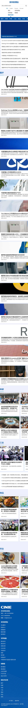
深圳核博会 (17, 10)
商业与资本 (4, 676)
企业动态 (3, 648)
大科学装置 (4, 671)
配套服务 (3, 629)
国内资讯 (3, 641)
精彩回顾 (3, 632)
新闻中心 (3, 627)
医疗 (2, 19)
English (11, 8)
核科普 (2, 655)
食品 (19, 19)
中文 (7, 8)
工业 (15, 19)
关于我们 (11, 700)
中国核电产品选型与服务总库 (8, 659)
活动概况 (3, 625)
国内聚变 (3, 666)
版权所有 (17, 700)
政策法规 (3, 646)
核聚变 (16, 12)
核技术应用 (10, 15)
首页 (9, 10)
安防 (2, 696)
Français (16, 8)
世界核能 (10, 12)
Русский (21, 8)
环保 (10, 19)
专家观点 (3, 650)
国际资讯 (3, 643)
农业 (23, 19)
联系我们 (3, 634)
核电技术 (3, 657)
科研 (6, 19)
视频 (2, 652)
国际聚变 (3, 669)
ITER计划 (3, 673)
